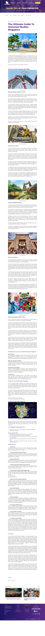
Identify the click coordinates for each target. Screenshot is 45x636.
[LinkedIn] (35, 608)
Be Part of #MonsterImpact (7, 610)
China (11, 15)
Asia (19, 15)
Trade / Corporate (28, 15)
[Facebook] (39, 608)
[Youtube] (36, 608)
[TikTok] (38, 608)
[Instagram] (33, 608)
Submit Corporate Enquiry (18, 611)
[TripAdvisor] (32, 608)
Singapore (14, 15)
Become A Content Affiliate (36, 607)
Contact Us (5, 614)
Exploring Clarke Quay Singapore (13, 598)
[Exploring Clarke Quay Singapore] (13, 592)
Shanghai (18, 607)
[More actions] (36, 21)
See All (39, 586)
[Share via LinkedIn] (12, 580)
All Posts (6, 15)
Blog (4, 613)
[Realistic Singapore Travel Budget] (31, 592)
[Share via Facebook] (8, 580)
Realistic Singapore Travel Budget (29, 599)
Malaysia (22, 15)
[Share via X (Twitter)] (10, 580)
